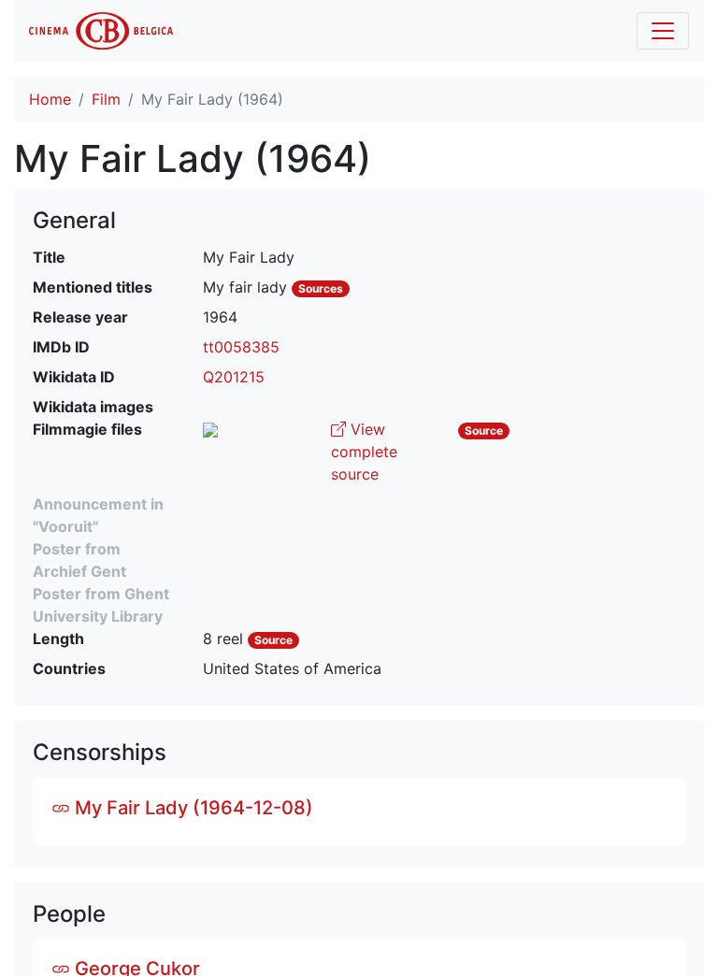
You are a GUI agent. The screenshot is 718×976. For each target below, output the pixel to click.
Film (106, 99)
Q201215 (234, 376)
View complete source (364, 451)
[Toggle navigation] (663, 31)
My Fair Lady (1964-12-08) (191, 808)
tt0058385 (241, 346)
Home (50, 99)
